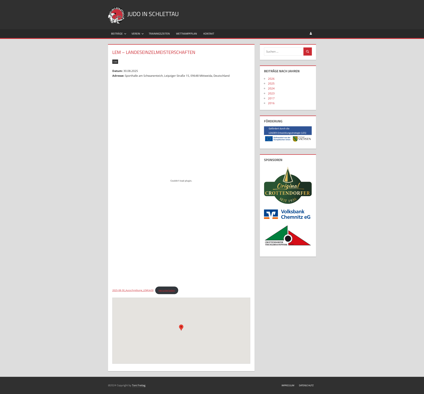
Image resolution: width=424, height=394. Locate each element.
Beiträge (117, 34)
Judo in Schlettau (153, 13)
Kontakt (208, 34)
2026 (271, 79)
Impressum (288, 385)
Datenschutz (306, 385)
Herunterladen (167, 290)
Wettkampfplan (186, 34)
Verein (136, 34)
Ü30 (115, 61)
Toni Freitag (138, 385)
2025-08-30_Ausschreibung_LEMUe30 (133, 290)
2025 (271, 83)
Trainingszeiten (159, 34)
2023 (271, 93)
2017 (271, 98)
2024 (271, 88)
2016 (271, 103)
